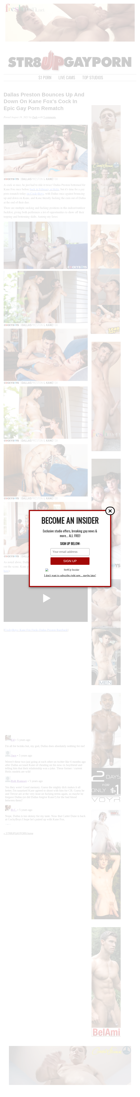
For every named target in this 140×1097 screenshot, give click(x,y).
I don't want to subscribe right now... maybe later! (70, 575)
